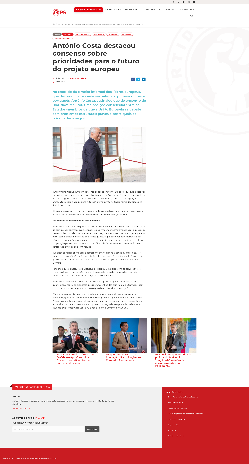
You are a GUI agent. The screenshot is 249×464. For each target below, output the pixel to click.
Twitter (138, 79)
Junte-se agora (19, 409)
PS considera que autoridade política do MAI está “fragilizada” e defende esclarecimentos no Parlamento (173, 360)
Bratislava (99, 34)
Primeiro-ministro (62, 38)
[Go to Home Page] (54, 24)
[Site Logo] (60, 12)
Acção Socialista (78, 78)
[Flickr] (194, 2)
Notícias (170, 10)
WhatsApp (40, 418)
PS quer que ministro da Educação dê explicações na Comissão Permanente (123, 357)
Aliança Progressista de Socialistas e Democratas (185, 414)
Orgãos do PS (173, 425)
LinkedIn (143, 79)
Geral (57, 34)
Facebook (133, 79)
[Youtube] (183, 2)
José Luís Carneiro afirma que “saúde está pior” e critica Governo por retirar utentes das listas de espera (75, 359)
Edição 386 (126, 34)
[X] (178, 2)
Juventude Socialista (175, 402)
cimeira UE (113, 34)
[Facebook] (173, 2)
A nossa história (113, 10)
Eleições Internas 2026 (88, 9)
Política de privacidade (176, 436)
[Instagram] (188, 2)
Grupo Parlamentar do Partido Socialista (183, 397)
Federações (172, 430)
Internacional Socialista (176, 419)
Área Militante (187, 10)
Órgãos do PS (132, 10)
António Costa (82, 34)
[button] (191, 16)
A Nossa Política (152, 10)
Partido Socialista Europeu (177, 408)
